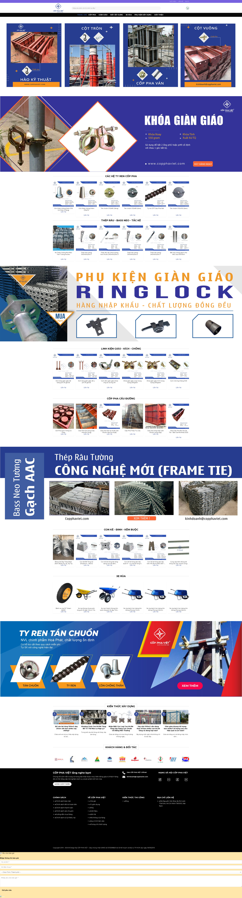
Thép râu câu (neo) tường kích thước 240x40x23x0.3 (109, 253)
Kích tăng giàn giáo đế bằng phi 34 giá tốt (63, 381)
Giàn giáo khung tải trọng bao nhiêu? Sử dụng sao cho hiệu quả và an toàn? (175, 728)
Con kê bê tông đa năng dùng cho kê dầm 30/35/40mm (109, 562)
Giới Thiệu (173, 1)
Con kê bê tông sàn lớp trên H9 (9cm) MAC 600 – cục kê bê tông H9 (155, 562)
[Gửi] (158, 8)
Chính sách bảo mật (63, 801)
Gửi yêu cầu (7, 890)
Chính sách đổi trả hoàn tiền (66, 804)
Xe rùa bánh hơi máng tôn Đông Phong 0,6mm (178, 609)
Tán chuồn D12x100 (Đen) (178, 208)
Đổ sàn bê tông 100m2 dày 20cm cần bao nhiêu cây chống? (66, 728)
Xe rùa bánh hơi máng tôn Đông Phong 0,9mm (156, 609)
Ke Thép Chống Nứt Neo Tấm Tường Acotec (63, 253)
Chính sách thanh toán (64, 808)
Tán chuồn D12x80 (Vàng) (109, 208)
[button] (184, 8)
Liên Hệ (180, 1)
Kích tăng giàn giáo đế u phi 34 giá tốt (86, 381)
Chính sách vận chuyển (64, 811)
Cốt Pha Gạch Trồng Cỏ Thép (63, 431)
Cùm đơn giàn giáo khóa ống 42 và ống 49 (109, 381)
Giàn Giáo (103, 15)
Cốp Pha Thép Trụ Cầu (132, 431)
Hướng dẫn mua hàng (64, 814)
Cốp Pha (92, 15)
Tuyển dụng (95, 804)
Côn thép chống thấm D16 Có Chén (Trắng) (63, 209)
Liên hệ (93, 814)
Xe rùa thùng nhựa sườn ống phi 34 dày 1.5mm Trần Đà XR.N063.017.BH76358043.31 (86, 609)
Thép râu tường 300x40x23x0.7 (86, 253)
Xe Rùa (129, 15)
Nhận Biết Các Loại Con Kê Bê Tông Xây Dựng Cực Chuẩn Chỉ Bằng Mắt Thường (121, 728)
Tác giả (93, 801)
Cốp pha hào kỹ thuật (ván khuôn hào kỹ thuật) (109, 431)
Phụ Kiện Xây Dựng (143, 15)
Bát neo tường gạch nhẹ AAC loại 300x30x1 (178, 253)
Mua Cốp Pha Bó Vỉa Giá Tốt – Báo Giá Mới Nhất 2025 (178, 431)
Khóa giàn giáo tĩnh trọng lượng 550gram (155, 381)
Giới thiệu (158, 15)
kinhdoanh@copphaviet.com (137, 777)
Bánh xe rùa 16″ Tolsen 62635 (63, 609)
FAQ (92, 808)
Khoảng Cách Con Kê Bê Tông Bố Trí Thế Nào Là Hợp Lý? (93, 727)
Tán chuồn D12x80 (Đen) (132, 208)
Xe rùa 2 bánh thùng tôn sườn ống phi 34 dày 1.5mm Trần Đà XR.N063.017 (109, 609)
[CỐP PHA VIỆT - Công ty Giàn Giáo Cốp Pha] (61, 8)
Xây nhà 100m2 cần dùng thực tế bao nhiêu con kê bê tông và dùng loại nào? (148, 728)
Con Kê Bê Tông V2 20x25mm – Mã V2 (86, 562)
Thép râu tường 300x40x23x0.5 (132, 253)
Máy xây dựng (116, 15)
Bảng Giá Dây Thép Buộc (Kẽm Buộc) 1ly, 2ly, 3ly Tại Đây (63, 562)
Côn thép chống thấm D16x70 (86, 209)
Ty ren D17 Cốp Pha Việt (155, 208)
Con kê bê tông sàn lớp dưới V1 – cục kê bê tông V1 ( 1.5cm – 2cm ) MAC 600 (132, 562)
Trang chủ (82, 15)
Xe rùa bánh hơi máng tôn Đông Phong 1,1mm (132, 609)
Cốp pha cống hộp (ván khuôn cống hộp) (155, 431)
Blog (187, 1)
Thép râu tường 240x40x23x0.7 (155, 253)
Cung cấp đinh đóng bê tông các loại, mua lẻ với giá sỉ (178, 562)
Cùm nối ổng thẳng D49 (178, 381)
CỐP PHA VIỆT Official (138, 772)
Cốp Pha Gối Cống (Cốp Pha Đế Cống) (86, 431)
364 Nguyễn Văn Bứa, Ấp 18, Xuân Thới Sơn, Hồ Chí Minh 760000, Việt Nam (172, 803)
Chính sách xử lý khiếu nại (65, 818)
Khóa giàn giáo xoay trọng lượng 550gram (132, 381)
